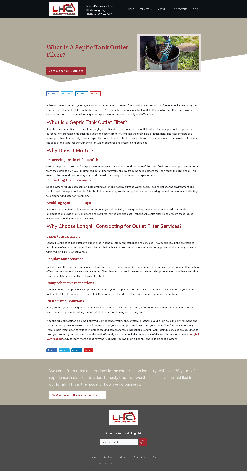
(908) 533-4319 (104, 14)
